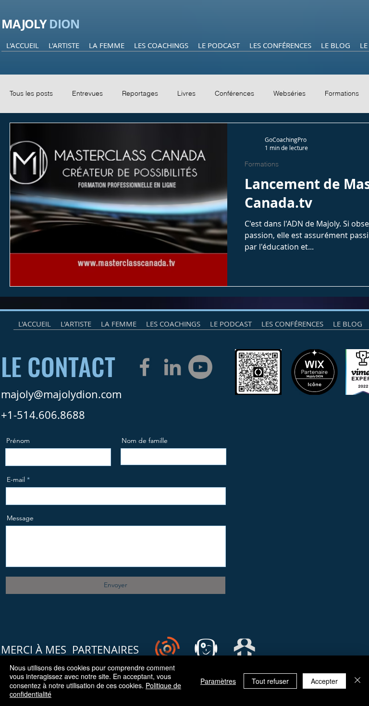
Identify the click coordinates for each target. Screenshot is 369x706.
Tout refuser (270, 681)
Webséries (289, 93)
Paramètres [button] (218, 681)
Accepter (324, 681)
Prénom (18, 440)
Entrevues (87, 93)
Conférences (234, 93)
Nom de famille (145, 440)
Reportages (140, 93)
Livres (186, 93)
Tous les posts (31, 93)
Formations (342, 93)
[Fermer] (357, 680)
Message (20, 518)
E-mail (16, 479)
